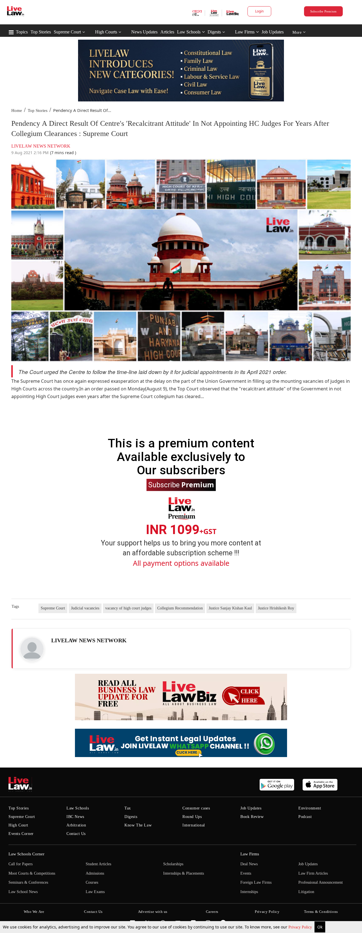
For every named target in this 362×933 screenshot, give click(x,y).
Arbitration (76, 825)
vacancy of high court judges (128, 608)
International (193, 825)
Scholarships (173, 864)
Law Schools (189, 31)
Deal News (249, 864)
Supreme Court (67, 31)
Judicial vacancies (85, 608)
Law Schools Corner (26, 854)
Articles (167, 31)
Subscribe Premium (323, 11)
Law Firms (245, 31)
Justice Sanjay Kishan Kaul (230, 608)
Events (245, 873)
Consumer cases (196, 808)
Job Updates (273, 31)
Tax (127, 808)
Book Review (252, 817)
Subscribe (181, 484)
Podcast (305, 817)
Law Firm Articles (313, 873)
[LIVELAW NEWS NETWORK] (32, 649)
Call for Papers (20, 864)
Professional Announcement (320, 882)
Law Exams (95, 892)
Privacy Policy (300, 927)
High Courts (106, 31)
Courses (92, 882)
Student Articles (98, 864)
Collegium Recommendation (180, 608)
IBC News (75, 817)
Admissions (95, 873)
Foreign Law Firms (256, 882)
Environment (309, 808)
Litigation (306, 892)
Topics (22, 31)
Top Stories (41, 31)
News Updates (144, 31)
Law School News (23, 892)
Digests (214, 31)
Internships (249, 892)
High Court (18, 825)
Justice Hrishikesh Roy (276, 608)
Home (16, 110)
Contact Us (76, 834)
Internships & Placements (183, 873)
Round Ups (192, 817)
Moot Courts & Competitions (31, 873)
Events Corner (21, 834)
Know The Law (138, 825)
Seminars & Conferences (28, 882)
